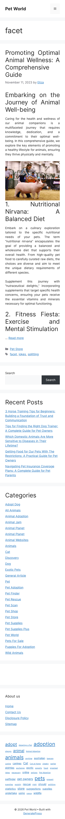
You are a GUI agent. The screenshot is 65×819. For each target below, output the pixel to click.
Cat (7, 552)
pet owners (25, 779)
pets (40, 778)
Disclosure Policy (17, 718)
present (50, 779)
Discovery (12, 558)
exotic (29, 767)
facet (13, 354)
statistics (10, 788)
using (22, 793)
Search (10, 373)
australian (39, 758)
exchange (20, 768)
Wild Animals (14, 653)
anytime (28, 758)
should (42, 784)
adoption (44, 744)
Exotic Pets (13, 569)
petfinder (10, 779)
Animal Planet (14, 528)
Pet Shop (11, 611)
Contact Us (13, 712)
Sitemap (11, 724)
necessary (16, 773)
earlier (53, 764)
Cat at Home (35, 764)
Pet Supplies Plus (17, 629)
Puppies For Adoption (20, 647)
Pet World (15, 8)
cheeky (45, 764)
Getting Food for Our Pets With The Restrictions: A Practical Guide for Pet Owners (31, 456)
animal (18, 750)
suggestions (33, 788)
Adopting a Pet (25, 745)
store (21, 788)
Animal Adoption (16, 516)
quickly (18, 784)
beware (50, 758)
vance (29, 793)
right (34, 784)
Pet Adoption (14, 587)
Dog (8, 563)
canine (8, 764)
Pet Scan (11, 605)
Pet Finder (12, 593)
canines (17, 763)
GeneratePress (32, 813)
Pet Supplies (14, 623)
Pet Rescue (13, 599)
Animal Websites (16, 540)
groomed (54, 768)
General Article (15, 575)
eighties (9, 767)
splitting (33, 354)
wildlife (37, 793)
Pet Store (16, 349)
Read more (16, 338)
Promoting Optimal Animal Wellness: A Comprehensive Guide (32, 63)
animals (14, 757)
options (34, 773)
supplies (47, 788)
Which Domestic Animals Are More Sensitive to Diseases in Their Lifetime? (29, 441)
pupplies (9, 784)
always (8, 751)
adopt (11, 744)
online (25, 772)
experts (38, 768)
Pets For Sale (14, 641)
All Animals (13, 510)
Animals (10, 546)
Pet (7, 581)
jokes (22, 354)
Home (9, 706)
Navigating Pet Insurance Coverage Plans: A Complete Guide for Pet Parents (29, 471)
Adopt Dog (12, 504)
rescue (27, 784)
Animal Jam (13, 522)
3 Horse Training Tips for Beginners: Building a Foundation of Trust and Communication (30, 416)
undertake (11, 793)
